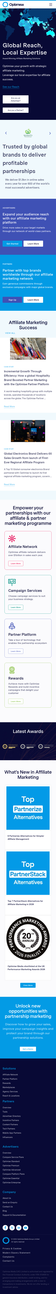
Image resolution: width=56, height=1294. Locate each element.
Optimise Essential (11, 1178)
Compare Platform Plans (13, 1174)
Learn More (33, 243)
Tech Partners (9, 1129)
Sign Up (12, 299)
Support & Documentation (14, 1215)
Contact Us (8, 1206)
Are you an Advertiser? (16, 99)
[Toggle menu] (50, 5)
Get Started (12, 243)
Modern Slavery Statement (16, 1252)
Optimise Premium (11, 1165)
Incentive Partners (11, 1120)
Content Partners (10, 1124)
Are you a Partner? (16, 110)
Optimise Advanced (12, 1170)
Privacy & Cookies (12, 1248)
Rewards (7, 1083)
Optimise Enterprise (12, 1182)
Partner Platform (10, 1079)
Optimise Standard (11, 1161)
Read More (9, 406)
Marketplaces (9, 1087)
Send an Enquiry (10, 1202)
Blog (5, 1211)
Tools (5, 1112)
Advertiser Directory (12, 1116)
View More (28, 985)
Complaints (8, 1256)
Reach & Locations (11, 1096)
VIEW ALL (10, 333)
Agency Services (10, 1091)
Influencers (8, 1137)
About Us (7, 1198)
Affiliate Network (10, 1074)
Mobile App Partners (12, 1133)
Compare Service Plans (13, 1157)
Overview (7, 1107)
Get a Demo (28, 1049)
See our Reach (11, 86)
